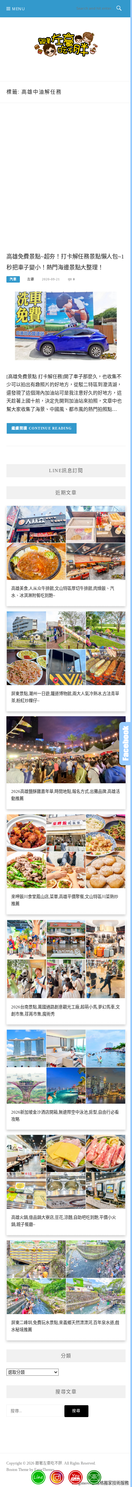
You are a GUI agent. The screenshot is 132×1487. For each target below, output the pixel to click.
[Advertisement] (66, 184)
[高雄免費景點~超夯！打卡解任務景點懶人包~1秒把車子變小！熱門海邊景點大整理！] (66, 328)
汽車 (13, 279)
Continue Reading (50, 428)
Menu (18, 9)
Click (125, 743)
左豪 (30, 279)
